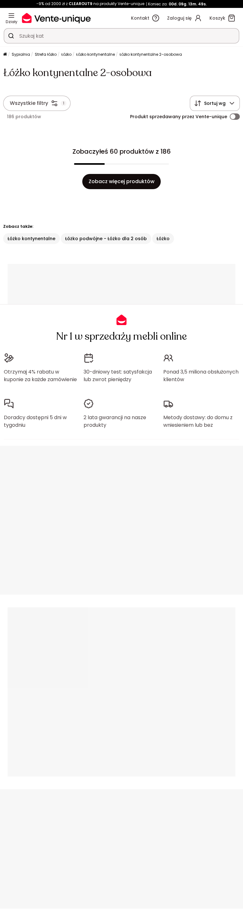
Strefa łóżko (46, 54)
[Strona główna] (5, 55)
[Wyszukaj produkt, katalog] (11, 36)
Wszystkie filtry (29, 103)
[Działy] (11, 15)
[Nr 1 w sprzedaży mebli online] (56, 18)
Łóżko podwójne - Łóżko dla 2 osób (106, 238)
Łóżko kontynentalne (95, 54)
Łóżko (66, 54)
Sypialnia (21, 54)
